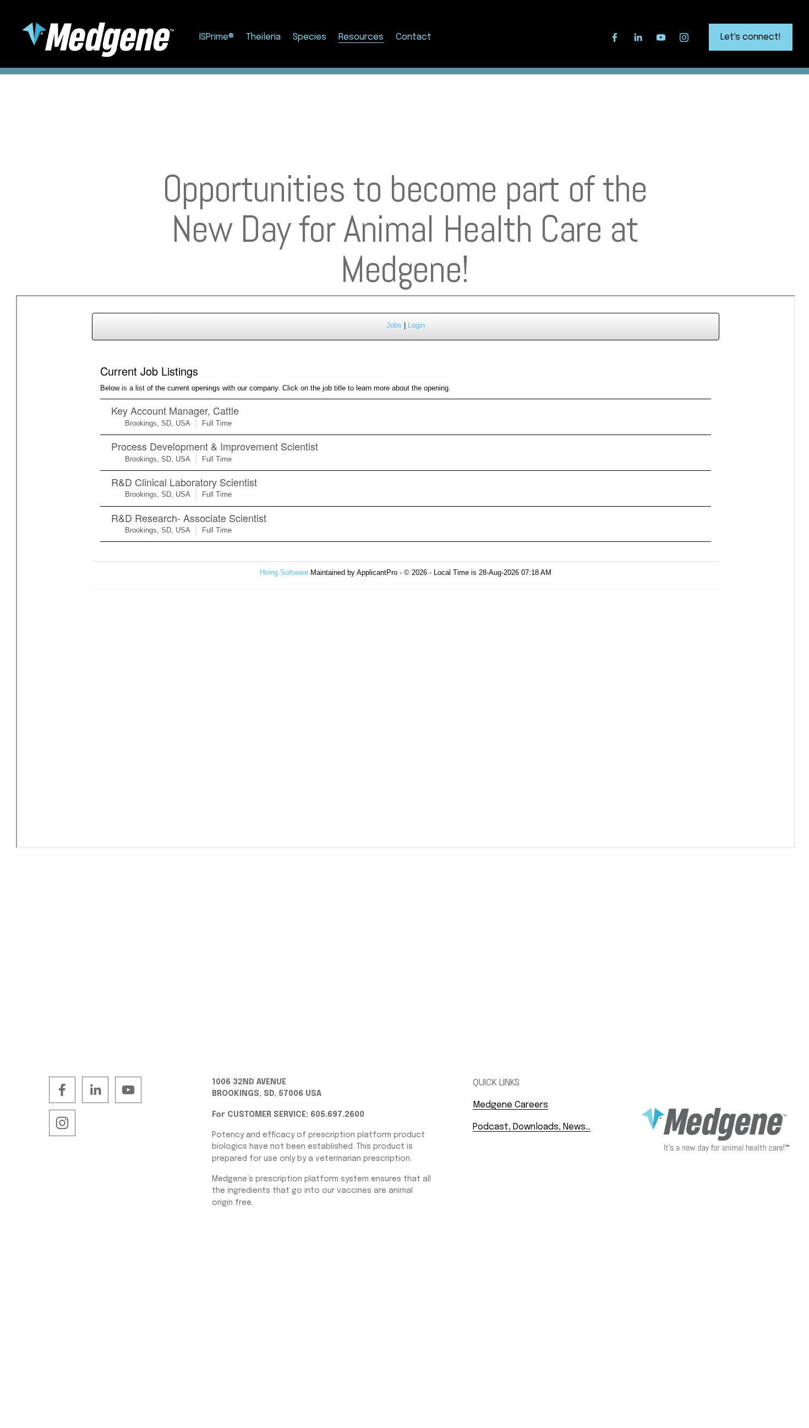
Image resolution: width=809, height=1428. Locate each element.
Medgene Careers (510, 1105)
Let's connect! (750, 37)
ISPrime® (216, 37)
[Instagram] (684, 37)
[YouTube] (660, 37)
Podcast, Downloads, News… (532, 1127)
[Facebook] (614, 37)
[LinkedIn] (637, 37)
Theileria (263, 37)
